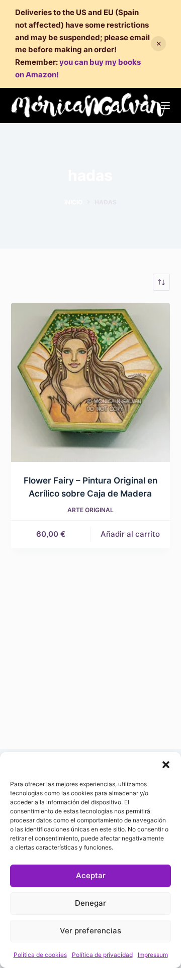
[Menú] (165, 105)
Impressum (153, 954)
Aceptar (91, 875)
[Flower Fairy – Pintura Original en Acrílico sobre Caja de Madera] (90, 382)
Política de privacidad (102, 954)
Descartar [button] (158, 43)
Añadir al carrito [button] (130, 534)
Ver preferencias (90, 930)
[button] (166, 765)
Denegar (90, 903)
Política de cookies (40, 954)
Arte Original (90, 510)
